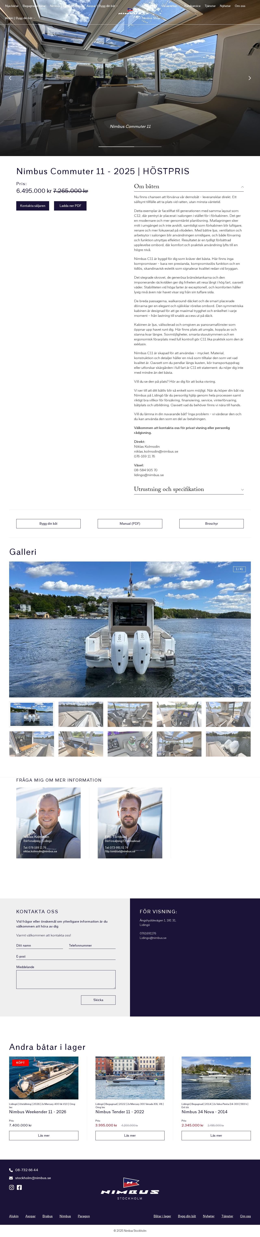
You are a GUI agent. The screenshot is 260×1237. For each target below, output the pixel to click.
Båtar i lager (162, 1216)
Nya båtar (11, 6)
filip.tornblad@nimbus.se (120, 851)
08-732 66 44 (26, 1170)
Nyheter (225, 6)
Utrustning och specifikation (169, 489)
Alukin (13, 1216)
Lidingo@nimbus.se (153, 937)
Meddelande (25, 967)
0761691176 (148, 933)
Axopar (30, 1216)
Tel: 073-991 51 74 (116, 847)
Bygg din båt (187, 1216)
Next (250, 78)
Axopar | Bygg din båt (101, 6)
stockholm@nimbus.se (33, 1178)
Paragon (84, 1216)
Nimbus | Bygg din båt (65, 6)
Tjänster (210, 6)
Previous (10, 78)
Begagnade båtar (34, 6)
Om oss (240, 6)
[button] (242, 688)
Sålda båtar (149, 6)
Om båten (146, 187)
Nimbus (65, 1216)
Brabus (47, 1216)
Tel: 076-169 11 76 (34, 847)
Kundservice (192, 6)
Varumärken (169, 6)
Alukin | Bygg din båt (18, 18)
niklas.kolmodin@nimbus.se (40, 851)
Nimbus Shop (151, 18)
